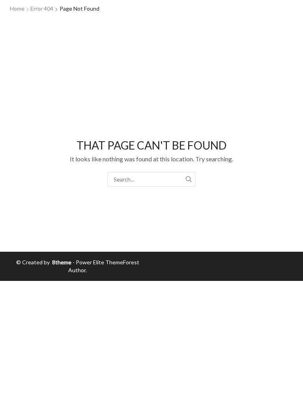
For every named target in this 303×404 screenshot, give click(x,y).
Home (17, 8)
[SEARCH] (188, 179)
